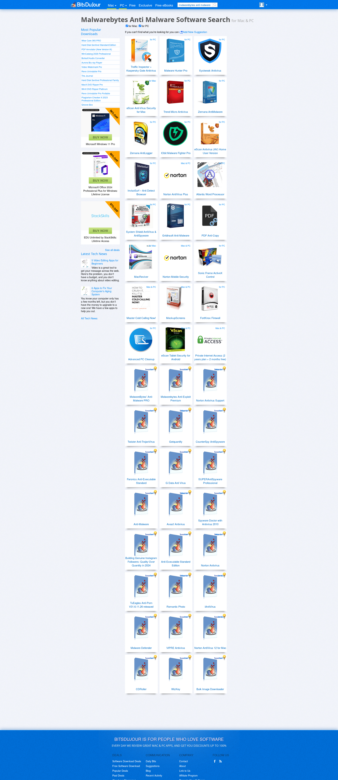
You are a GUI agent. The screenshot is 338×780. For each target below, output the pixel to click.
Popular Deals (120, 770)
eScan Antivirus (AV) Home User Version (210, 151)
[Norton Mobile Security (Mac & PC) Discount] (175, 256)
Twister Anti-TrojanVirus (141, 441)
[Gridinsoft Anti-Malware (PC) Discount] (175, 214)
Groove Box (87, 104)
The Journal (87, 75)
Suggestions (152, 766)
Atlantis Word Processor (210, 194)
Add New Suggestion (195, 32)
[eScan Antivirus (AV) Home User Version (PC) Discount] (210, 132)
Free (132, 5)
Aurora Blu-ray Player (92, 62)
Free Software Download (126, 766)
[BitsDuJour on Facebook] (215, 761)
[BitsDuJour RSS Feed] (221, 761)
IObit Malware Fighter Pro (175, 153)
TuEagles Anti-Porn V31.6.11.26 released (141, 604)
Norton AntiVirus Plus (175, 194)
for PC (145, 26)
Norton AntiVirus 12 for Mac (210, 648)
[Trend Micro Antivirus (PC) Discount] (175, 91)
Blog (148, 770)
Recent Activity (154, 775)
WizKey (175, 689)
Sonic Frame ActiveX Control (210, 274)
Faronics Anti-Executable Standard (141, 481)
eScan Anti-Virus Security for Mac (141, 109)
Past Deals (118, 775)
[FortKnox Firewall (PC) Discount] (210, 297)
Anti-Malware (141, 524)
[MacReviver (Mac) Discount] (141, 256)
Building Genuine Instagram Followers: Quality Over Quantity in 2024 (141, 561)
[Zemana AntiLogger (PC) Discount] (141, 132)
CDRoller (141, 689)
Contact (183, 761)
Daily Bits (151, 761)
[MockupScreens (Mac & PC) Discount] (175, 297)
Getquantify (175, 441)
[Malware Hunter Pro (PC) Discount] (175, 49)
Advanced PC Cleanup (141, 359)
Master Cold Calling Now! (141, 318)
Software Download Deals (126, 761)
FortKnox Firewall (210, 318)
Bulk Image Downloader (210, 689)
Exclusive (145, 5)
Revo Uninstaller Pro (91, 71)
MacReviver (141, 276)
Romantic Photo (176, 606)
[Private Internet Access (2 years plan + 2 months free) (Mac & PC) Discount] (210, 338)
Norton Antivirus (210, 565)
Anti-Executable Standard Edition (175, 563)
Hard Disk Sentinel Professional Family (100, 80)
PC (122, 5)
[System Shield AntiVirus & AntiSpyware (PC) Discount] (141, 214)
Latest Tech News (94, 254)
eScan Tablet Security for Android (175, 357)
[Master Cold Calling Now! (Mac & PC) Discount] (141, 297)
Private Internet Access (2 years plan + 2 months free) (210, 357)
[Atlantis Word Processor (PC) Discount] (210, 173)
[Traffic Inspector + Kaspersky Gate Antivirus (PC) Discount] (141, 49)
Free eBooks (164, 5)
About (182, 766)
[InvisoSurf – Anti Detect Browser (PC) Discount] (141, 173)
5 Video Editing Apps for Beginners (105, 262)
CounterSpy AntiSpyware (210, 441)
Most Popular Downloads (91, 31)
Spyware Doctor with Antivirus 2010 (210, 522)
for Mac (133, 26)
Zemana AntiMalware (210, 111)
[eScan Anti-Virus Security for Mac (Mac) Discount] (141, 91)
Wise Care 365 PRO (91, 40)
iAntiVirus (210, 606)
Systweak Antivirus (210, 70)
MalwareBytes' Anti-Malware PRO (141, 398)
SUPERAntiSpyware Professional (210, 481)
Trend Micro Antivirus (176, 111)
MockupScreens (175, 318)
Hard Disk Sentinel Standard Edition (99, 44)
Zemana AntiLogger (141, 153)
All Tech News (89, 318)
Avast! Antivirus (176, 524)
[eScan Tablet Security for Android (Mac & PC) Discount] (175, 338)
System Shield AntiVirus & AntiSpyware (141, 233)
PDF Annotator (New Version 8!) (97, 49)
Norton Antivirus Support (210, 400)
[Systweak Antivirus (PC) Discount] (210, 49)
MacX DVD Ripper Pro (92, 84)
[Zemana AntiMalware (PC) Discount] (210, 91)
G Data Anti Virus (176, 483)
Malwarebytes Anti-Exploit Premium (176, 398)
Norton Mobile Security (176, 276)
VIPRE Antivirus (175, 648)
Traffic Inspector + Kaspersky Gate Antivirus (141, 68)
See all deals (112, 250)
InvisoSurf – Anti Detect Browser (141, 192)
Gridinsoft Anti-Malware (175, 235)
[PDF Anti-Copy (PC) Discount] (210, 214)
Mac (111, 5)
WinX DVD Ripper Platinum (95, 88)
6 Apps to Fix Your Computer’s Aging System (102, 291)
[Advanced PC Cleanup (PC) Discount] (141, 338)
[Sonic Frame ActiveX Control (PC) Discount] (210, 256)
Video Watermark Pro (92, 66)
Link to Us (184, 770)
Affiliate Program (188, 775)
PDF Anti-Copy (210, 235)
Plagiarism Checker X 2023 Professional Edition (95, 99)
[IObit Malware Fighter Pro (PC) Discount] (175, 132)
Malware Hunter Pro (175, 70)
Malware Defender (141, 648)
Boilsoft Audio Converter (93, 58)
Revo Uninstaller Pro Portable (96, 93)
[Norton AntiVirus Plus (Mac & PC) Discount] (175, 173)
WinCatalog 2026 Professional (96, 53)
